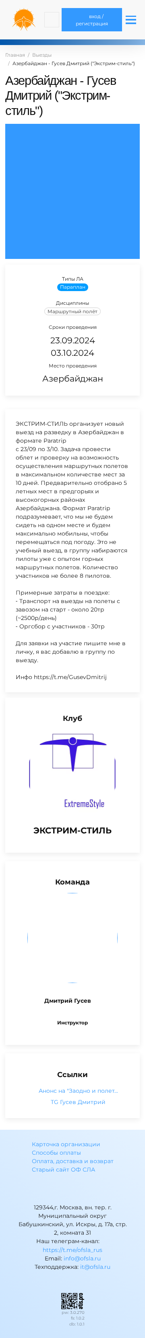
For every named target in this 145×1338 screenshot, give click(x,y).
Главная (15, 55)
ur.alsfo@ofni (82, 1258)
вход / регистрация (92, 20)
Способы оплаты (56, 1152)
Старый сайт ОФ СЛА (63, 1169)
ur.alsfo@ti (95, 1266)
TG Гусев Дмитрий (78, 1102)
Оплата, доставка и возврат (73, 1161)
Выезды (42, 55)
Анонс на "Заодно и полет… (78, 1090)
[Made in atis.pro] (72, 1300)
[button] (51, 19)
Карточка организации (66, 1144)
